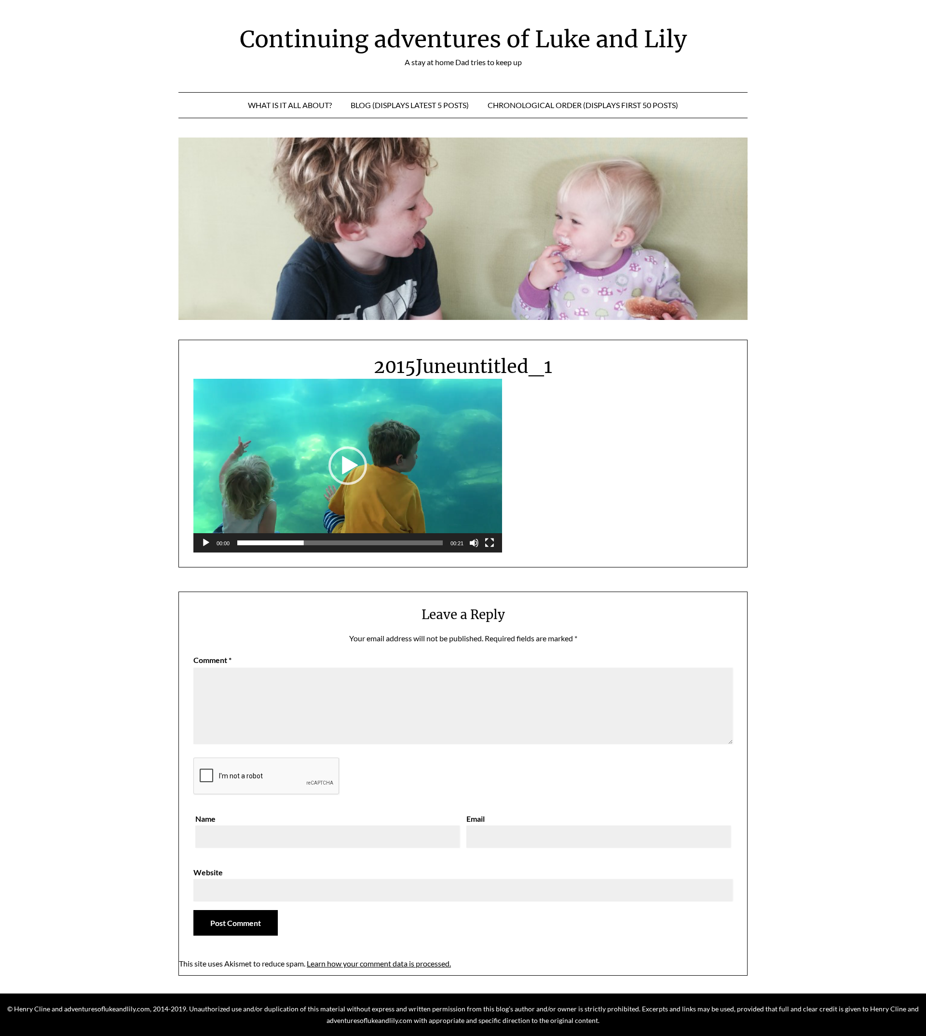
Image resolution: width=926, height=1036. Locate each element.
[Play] (206, 543)
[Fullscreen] (489, 543)
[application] (347, 466)
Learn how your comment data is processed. (379, 963)
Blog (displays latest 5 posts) (410, 105)
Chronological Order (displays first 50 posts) (583, 105)
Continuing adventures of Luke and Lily (463, 39)
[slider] (340, 542)
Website (208, 872)
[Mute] (474, 543)
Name (205, 818)
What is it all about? (290, 105)
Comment (212, 659)
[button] (347, 465)
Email (475, 818)
